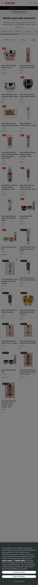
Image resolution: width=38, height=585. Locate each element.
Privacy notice (7, 560)
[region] (19, 563)
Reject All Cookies (19, 576)
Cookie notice (20, 560)
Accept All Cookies (19, 572)
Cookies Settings (19, 581)
